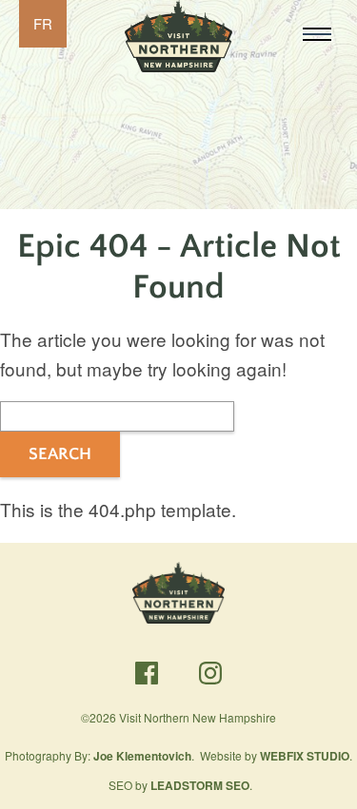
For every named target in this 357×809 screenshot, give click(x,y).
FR (42, 23)
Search (60, 454)
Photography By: (98, 755)
